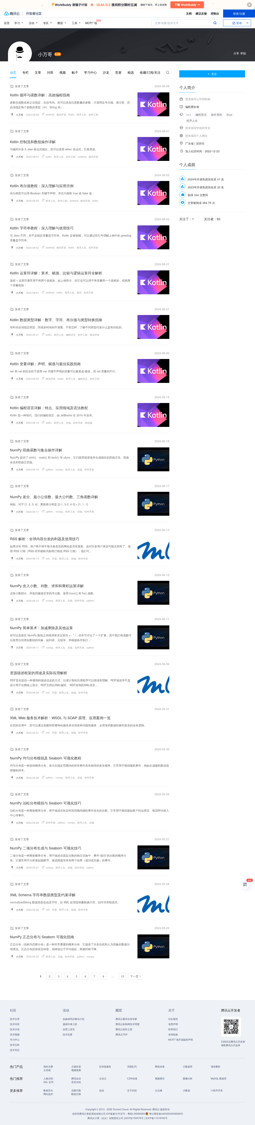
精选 (131, 72)
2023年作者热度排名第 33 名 (206, 187)
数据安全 (48, 1090)
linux (229, 114)
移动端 (88, 422)
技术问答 (15, 1024)
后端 (68, 422)
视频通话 (160, 1078)
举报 (243, 53)
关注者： (212, 219)
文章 (38, 72)
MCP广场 (91, 23)
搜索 (215, 23)
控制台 (215, 13)
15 (122, 976)
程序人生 (81, 114)
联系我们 (173, 1029)
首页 (7, 23)
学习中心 (90, 72)
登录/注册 (239, 14)
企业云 (102, 1078)
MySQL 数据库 (219, 1078)
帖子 (75, 72)
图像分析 (187, 1078)
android (50, 114)
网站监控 (48, 1094)
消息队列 (132, 1066)
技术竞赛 (67, 1034)
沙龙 (106, 72)
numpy (59, 469)
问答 (50, 72)
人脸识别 (48, 1078)
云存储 (47, 1070)
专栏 (25, 72)
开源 (54, 558)
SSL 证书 (48, 1082)
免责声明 (173, 1024)
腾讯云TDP (122, 1034)
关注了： (186, 219)
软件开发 (93, 247)
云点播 (158, 1090)
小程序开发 (217, 1090)
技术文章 (15, 1018)
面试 (79, 292)
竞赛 (118, 72)
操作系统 (216, 114)
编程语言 (71, 334)
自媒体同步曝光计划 (73, 1018)
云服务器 (76, 1066)
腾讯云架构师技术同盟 (127, 1024)
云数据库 (187, 1066)
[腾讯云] (12, 13)
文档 (189, 13)
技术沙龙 (15, 1029)
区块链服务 (105, 1066)
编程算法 (201, 114)
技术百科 (15, 1044)
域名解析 (215, 1066)
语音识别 (76, 1082)
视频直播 (76, 1070)
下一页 (134, 976)
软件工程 (93, 114)
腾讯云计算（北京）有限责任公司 (105, 1118)
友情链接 (173, 1034)
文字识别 (132, 1090)
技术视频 (15, 1034)
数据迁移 (76, 1094)
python (49, 469)
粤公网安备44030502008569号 (166, 1113)
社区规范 (173, 1018)
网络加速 (160, 1066)
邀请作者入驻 (70, 1024)
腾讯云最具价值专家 (126, 1018)
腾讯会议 (76, 1078)
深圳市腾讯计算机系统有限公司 (89, 1113)
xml (48, 558)
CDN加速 (132, 1078)
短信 (101, 1090)
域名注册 (48, 1066)
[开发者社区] (33, 13)
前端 (73, 558)
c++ (188, 114)
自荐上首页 (69, 1029)
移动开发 (61, 114)
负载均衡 (76, 1090)
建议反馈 (201, 13)
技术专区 (15, 1050)
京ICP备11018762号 (156, 1118)
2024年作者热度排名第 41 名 (206, 179)
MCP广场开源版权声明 (180, 1039)
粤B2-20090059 (136, 1113)
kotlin (71, 114)
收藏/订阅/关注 (150, 72)
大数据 (186, 1090)
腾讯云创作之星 (124, 1029)
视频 (62, 72)
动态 (13, 72)
